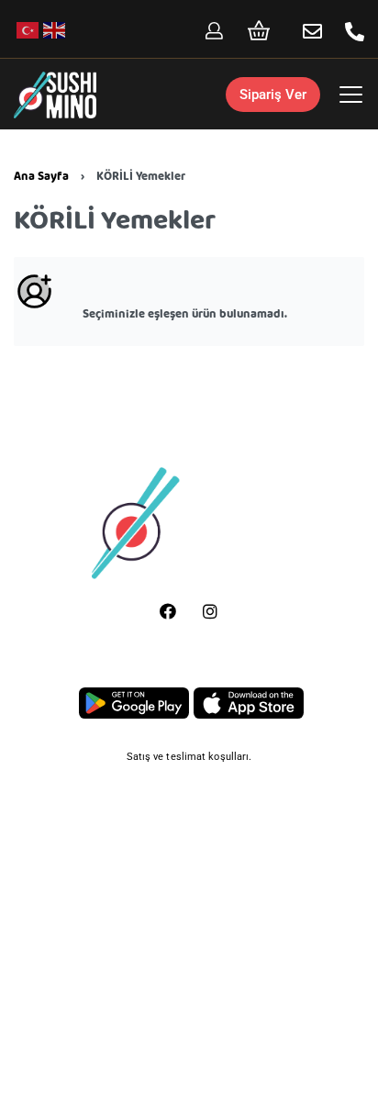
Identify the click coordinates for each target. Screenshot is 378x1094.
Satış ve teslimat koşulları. (189, 757)
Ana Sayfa (41, 176)
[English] (55, 30)
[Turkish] (28, 30)
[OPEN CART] (259, 30)
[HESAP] (214, 30)
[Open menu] (351, 94)
